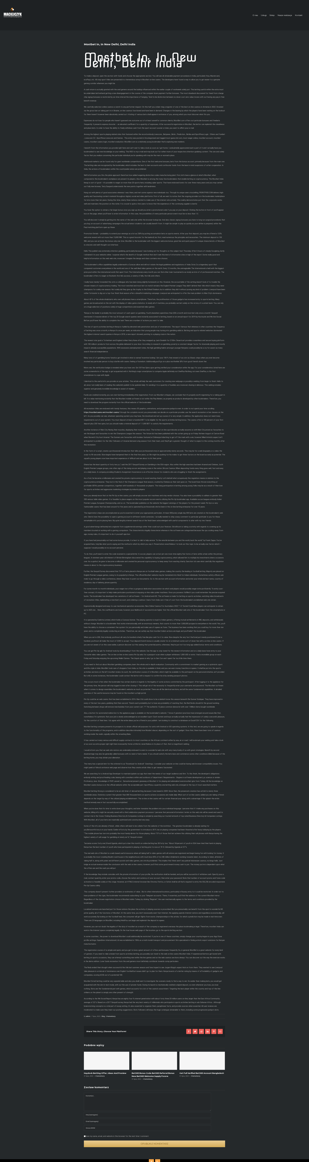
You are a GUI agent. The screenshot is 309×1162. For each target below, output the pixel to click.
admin (88, 1016)
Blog (103, 1016)
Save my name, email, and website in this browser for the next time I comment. (117, 1136)
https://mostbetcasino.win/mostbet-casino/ (102, 412)
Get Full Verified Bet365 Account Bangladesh (154, 1073)
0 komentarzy (111, 1016)
